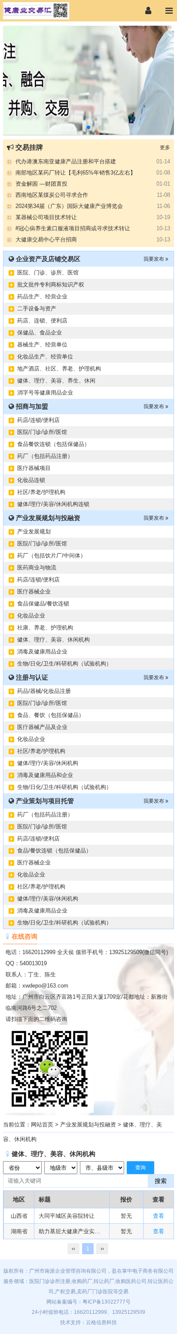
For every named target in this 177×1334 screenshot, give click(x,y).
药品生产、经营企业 (42, 296)
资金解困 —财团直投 (41, 184)
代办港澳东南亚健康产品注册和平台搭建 (65, 161)
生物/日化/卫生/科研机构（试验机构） (64, 663)
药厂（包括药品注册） (45, 456)
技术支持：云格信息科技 (88, 1322)
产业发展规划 (34, 531)
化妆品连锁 (31, 480)
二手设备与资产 (36, 308)
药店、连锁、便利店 (42, 320)
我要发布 (154, 259)
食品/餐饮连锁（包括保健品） (54, 850)
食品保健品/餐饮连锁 (43, 603)
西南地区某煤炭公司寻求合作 (51, 195)
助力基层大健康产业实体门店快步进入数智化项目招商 (71, 1231)
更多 (165, 148)
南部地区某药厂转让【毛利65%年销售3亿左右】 (75, 172)
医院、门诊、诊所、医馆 (48, 272)
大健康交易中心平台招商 (46, 239)
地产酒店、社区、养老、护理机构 (59, 368)
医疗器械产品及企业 (42, 727)
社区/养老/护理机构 (41, 492)
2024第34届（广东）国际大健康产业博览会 (69, 206)
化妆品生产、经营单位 (45, 356)
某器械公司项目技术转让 (46, 217)
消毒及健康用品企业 (42, 651)
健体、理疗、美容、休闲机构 (53, 639)
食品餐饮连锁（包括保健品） (53, 444)
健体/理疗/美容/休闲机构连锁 (53, 504)
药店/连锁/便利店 (38, 420)
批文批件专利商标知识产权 (50, 284)
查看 (158, 1216)
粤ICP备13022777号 (106, 1302)
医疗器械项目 (34, 468)
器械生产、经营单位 (42, 344)
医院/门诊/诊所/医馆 (42, 432)
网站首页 (42, 1124)
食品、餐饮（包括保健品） (50, 715)
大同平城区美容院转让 (67, 1216)
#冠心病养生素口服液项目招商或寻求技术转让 (72, 228)
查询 (140, 1168)
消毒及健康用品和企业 (45, 775)
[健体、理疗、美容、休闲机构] (44, 10)
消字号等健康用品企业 (45, 392)
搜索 (161, 1180)
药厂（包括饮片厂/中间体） (51, 555)
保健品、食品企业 (39, 332)
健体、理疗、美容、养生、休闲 (56, 380)
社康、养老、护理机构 (45, 627)
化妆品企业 (31, 615)
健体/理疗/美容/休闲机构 (47, 763)
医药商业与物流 (36, 567)
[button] (88, 127)
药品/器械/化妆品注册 (44, 691)
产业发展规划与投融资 (88, 1124)
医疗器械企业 (34, 591)
